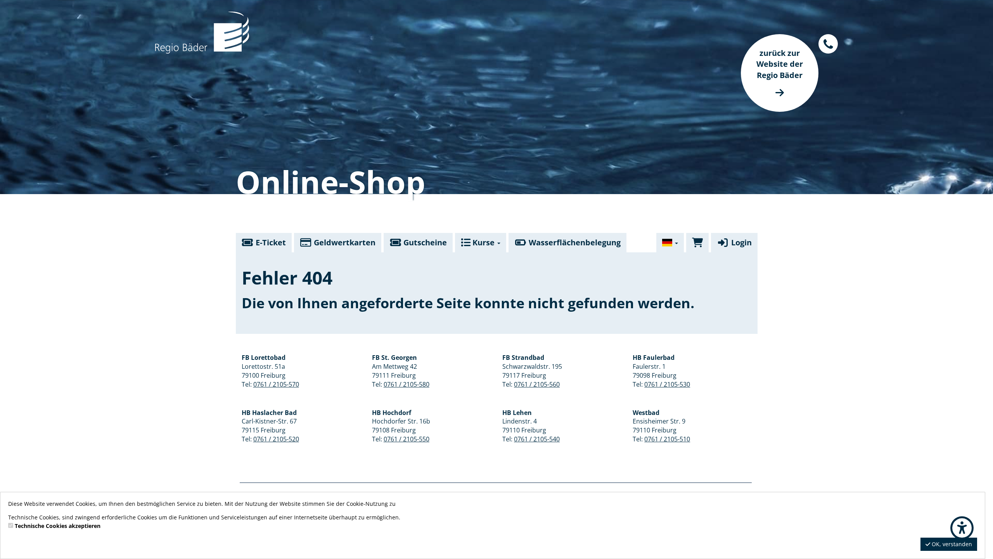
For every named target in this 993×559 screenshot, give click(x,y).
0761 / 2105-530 (667, 384)
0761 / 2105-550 (406, 439)
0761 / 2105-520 (276, 439)
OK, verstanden (951, 544)
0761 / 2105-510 (667, 439)
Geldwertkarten (343, 242)
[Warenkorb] (697, 242)
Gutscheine (424, 242)
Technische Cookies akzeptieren (57, 525)
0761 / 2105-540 (537, 439)
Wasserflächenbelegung (574, 242)
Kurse (483, 242)
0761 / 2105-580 (406, 384)
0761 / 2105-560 (537, 384)
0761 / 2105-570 (276, 384)
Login (740, 242)
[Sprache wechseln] (670, 242)
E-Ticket (270, 242)
